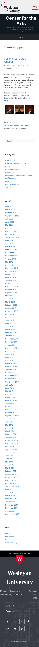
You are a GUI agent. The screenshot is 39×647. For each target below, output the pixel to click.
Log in (7, 533)
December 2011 (11, 440)
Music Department (18, 128)
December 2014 (11, 339)
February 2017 (11, 277)
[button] (35, 7)
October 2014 (10, 345)
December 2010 (11, 477)
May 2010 (9, 490)
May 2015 (9, 323)
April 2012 (9, 428)
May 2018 (9, 262)
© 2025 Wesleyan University (18, 641)
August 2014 (10, 351)
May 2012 (9, 425)
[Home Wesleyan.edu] (19, 559)
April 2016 (9, 299)
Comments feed (11, 540)
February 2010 (11, 499)
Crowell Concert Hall (15, 125)
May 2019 (9, 240)
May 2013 (9, 391)
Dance (7, 166)
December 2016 (11, 284)
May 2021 (9, 207)
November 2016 (11, 287)
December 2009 (11, 505)
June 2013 (9, 388)
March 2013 (10, 397)
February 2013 (11, 400)
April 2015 (9, 327)
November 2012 (11, 410)
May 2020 (9, 225)
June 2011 (9, 459)
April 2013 (9, 394)
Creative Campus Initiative (15, 163)
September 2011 (11, 450)
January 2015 (10, 336)
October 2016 (10, 290)
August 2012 (10, 419)
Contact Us (10, 606)
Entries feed (10, 536)
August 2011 (10, 453)
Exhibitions (9, 173)
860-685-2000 (34, 594)
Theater (8, 187)
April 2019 (9, 243)
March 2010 (10, 496)
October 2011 (10, 446)
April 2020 (9, 228)
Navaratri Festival (12, 184)
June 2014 (9, 354)
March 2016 (10, 302)
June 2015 (9, 320)
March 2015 (10, 330)
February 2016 (11, 305)
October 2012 (10, 413)
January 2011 (10, 474)
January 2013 (10, 403)
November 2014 (11, 342)
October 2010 (10, 483)
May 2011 (9, 462)
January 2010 (10, 502)
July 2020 (9, 219)
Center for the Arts (21, 20)
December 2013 (11, 373)
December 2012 (11, 407)
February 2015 (11, 333)
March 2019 (10, 247)
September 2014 (12, 348)
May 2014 (9, 357)
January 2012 (10, 437)
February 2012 (11, 434)
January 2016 (10, 308)
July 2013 (9, 385)
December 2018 (11, 253)
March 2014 (10, 363)
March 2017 (10, 274)
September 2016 (12, 293)
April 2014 (9, 360)
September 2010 (12, 486)
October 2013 (10, 379)
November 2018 (11, 256)
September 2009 (12, 514)
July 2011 (9, 456)
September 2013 (12, 382)
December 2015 (11, 311)
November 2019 (11, 231)
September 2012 (12, 416)
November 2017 (11, 268)
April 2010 (9, 493)
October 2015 (10, 314)
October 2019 (10, 234)
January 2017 (10, 280)
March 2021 (10, 210)
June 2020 (9, 222)
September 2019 (12, 237)
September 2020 (12, 216)
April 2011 (9, 465)
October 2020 (10, 213)
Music (9, 122)
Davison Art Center (13, 169)
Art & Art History (12, 160)
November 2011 (11, 443)
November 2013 (11, 376)
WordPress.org (11, 543)
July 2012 (9, 422)
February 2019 (11, 250)
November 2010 (11, 480)
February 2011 (11, 471)
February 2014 (11, 366)
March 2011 (9, 468)
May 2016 (9, 296)
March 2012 (10, 431)
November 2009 (11, 508)
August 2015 (10, 317)
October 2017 (10, 271)
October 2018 (10, 259)
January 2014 (10, 370)
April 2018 (9, 265)
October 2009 (11, 511)
